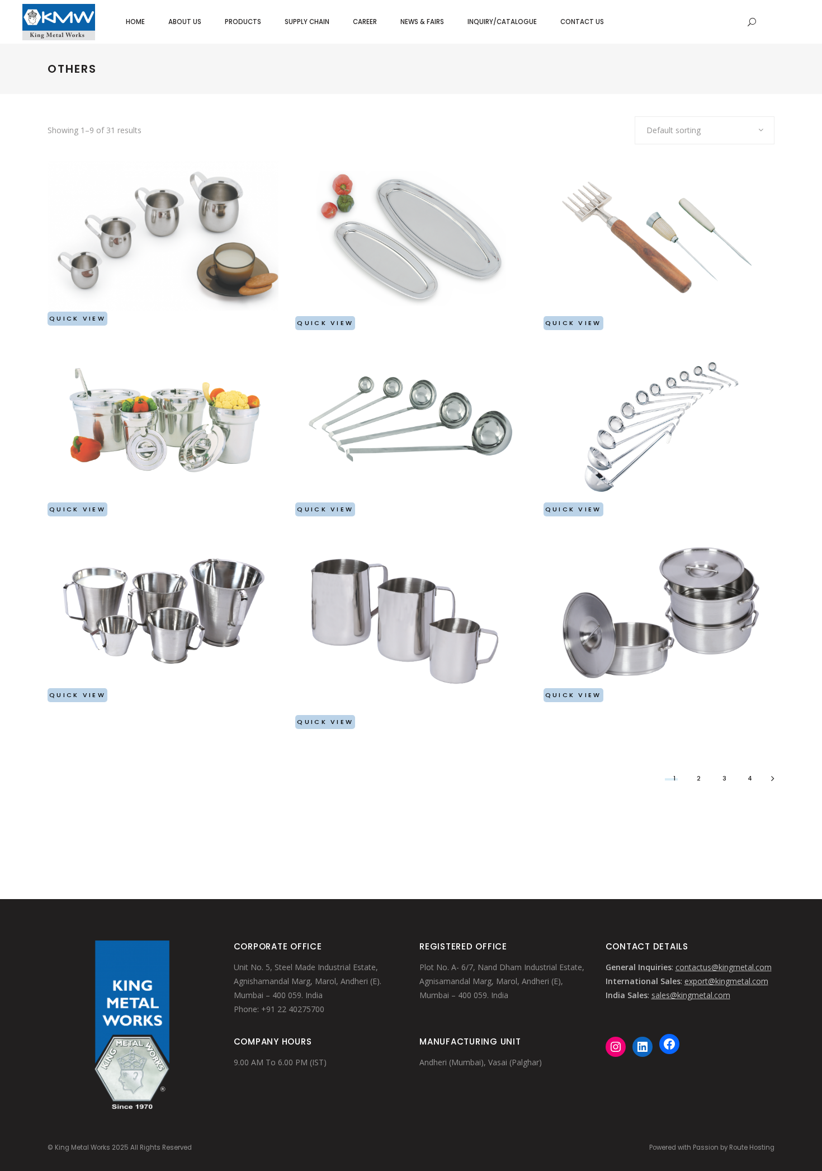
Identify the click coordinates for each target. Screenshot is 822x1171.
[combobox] (704, 130)
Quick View (77, 318)
